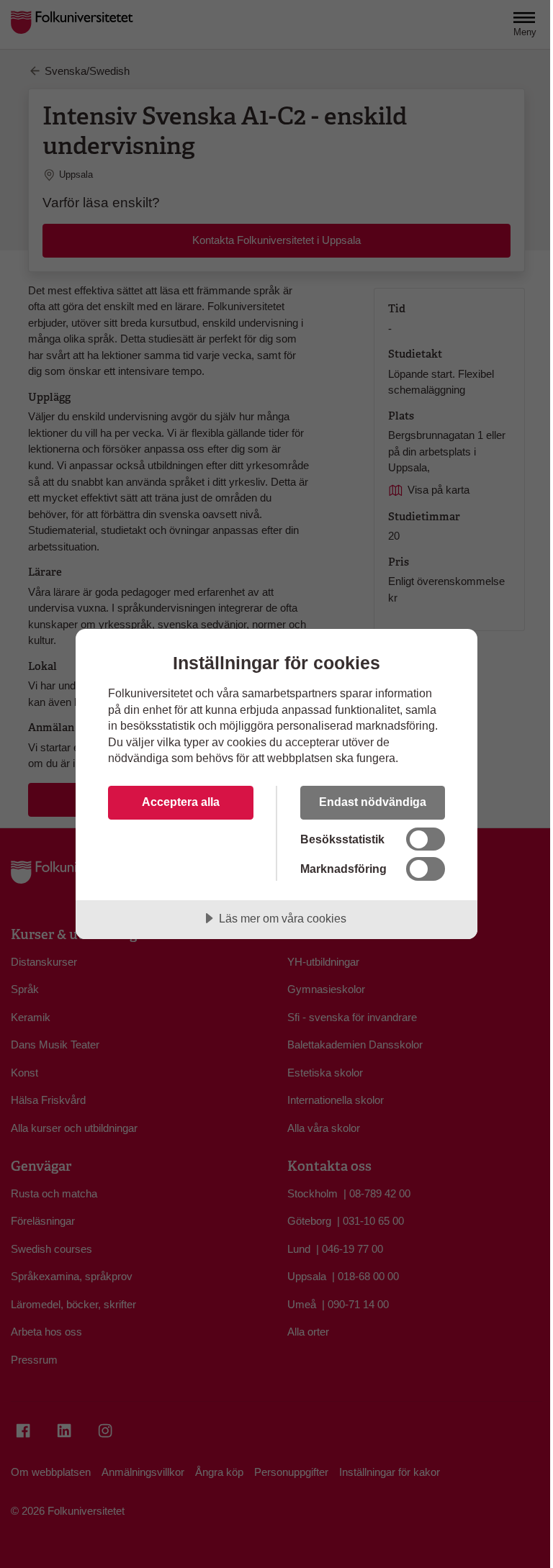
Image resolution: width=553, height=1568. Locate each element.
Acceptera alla (181, 801)
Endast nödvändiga (372, 801)
